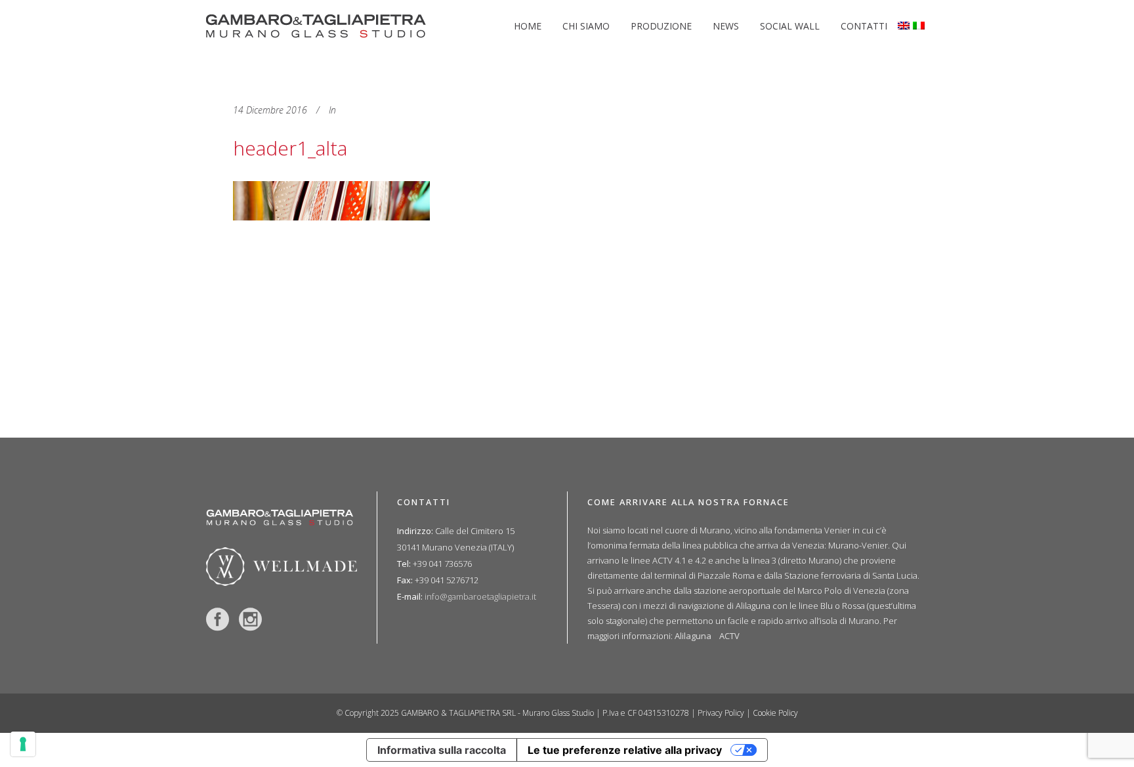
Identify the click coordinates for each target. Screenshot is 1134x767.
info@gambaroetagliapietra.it (480, 596)
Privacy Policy (721, 712)
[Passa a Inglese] (905, 26)
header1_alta (290, 148)
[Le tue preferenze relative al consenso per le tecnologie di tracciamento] (22, 744)
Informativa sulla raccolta (441, 750)
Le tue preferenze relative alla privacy (625, 750)
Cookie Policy (775, 712)
